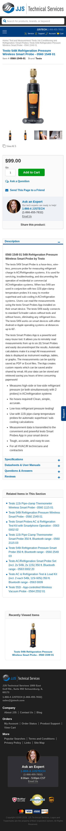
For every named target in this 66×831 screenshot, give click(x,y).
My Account (11, 723)
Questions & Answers (18, 470)
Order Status (29, 723)
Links (27, 742)
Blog (39, 712)
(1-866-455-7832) (55, 29)
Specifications (14, 459)
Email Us (27, 216)
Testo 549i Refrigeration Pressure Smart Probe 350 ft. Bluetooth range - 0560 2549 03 (34, 551)
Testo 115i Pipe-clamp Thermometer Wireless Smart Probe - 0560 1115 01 (31, 505)
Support (41, 33)
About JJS (10, 712)
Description (12, 241)
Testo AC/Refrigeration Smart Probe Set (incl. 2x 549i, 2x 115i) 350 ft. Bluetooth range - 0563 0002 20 (32, 565)
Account (52, 33)
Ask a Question (19, 181)
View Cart (10, 727)
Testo (34, 40)
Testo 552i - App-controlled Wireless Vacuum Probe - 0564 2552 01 (30, 589)
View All (11, 146)
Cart (61, 33)
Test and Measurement (19, 40)
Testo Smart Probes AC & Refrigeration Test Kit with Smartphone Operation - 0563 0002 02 (34, 525)
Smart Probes (22, 43)
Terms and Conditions (42, 738)
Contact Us (26, 712)
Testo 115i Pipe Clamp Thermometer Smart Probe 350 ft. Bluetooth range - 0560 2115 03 (34, 538)
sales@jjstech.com (13, 700)
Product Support (50, 723)
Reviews (10, 476)
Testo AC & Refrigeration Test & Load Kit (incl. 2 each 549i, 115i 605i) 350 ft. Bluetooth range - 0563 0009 (33, 578)
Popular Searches (14, 738)
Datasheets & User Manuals (22, 465)
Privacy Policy (12, 742)
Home (5, 40)
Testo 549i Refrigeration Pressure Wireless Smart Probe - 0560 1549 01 (34, 514)
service (31, 33)
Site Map (39, 742)
